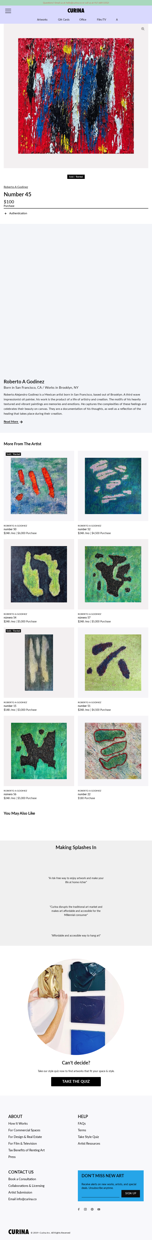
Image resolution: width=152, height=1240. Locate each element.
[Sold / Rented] (39, 485)
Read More (11, 421)
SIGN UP (130, 1193)
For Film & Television (22, 1143)
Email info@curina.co (22, 1199)
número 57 (84, 617)
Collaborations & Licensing (26, 1185)
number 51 (84, 706)
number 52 (84, 529)
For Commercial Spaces (24, 1130)
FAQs (82, 1123)
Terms (82, 1130)
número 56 (10, 794)
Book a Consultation (22, 1179)
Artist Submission (20, 1192)
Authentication (18, 213)
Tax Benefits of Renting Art (26, 1150)
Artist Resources (89, 1143)
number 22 (84, 794)
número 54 (10, 617)
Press (12, 1157)
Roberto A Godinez (16, 187)
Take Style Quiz (88, 1137)
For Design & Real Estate (25, 1137)
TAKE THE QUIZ (76, 1082)
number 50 (10, 529)
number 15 (10, 706)
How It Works (18, 1123)
